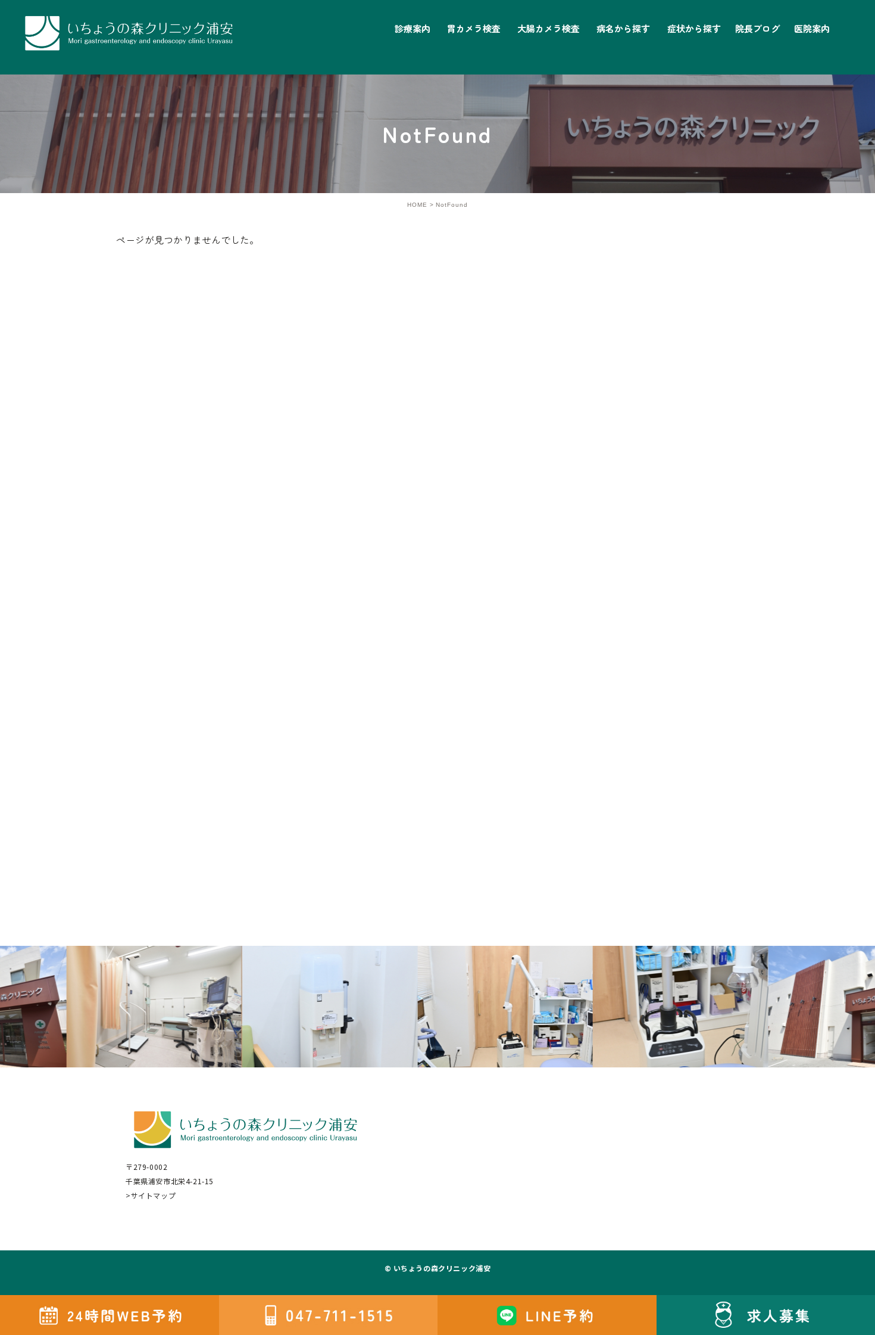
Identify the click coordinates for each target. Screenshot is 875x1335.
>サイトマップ (151, 1195)
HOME (417, 204)
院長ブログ (757, 28)
